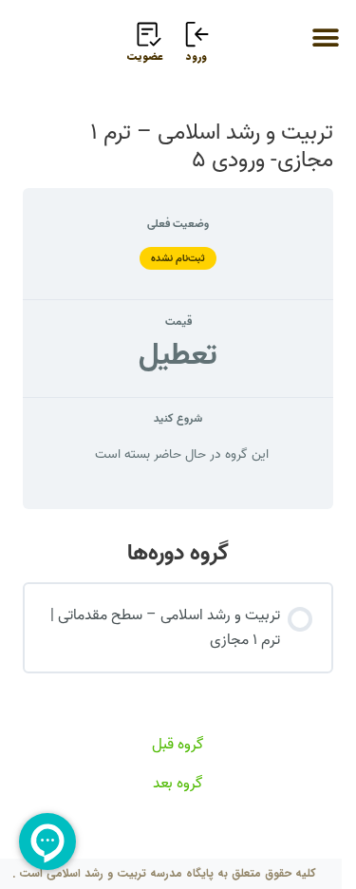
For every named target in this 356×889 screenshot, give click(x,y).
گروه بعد (177, 783)
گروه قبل (177, 744)
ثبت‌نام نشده (178, 258)
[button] (325, 37)
